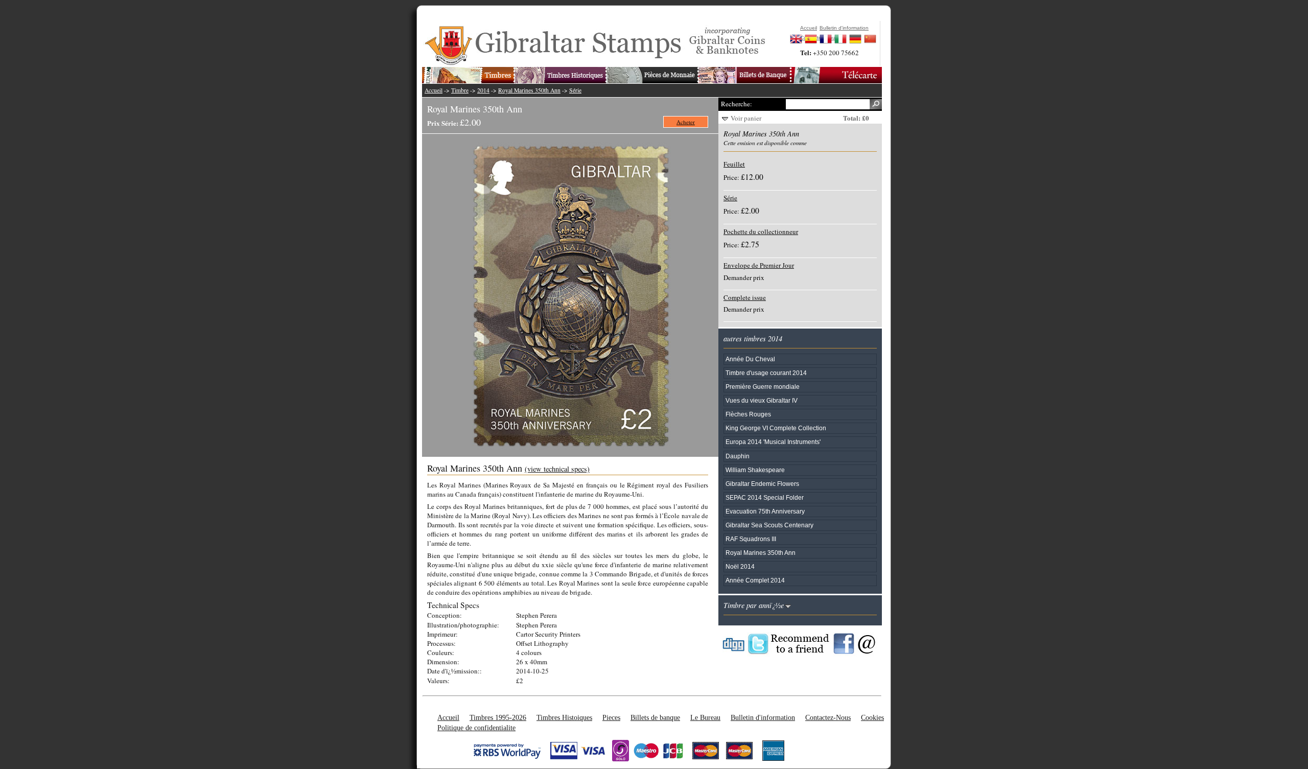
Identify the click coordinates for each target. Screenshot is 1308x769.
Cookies (872, 717)
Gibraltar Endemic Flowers (762, 483)
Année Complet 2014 (755, 580)
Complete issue (744, 297)
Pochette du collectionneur (760, 231)
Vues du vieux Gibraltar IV (762, 400)
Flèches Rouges (748, 414)
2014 (483, 90)
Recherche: (736, 103)
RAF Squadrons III (751, 538)
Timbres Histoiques (564, 717)
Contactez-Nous (828, 717)
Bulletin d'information (763, 717)
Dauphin (738, 456)
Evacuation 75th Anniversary (765, 511)
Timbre (460, 90)
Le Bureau (705, 717)
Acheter (685, 122)
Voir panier (746, 118)
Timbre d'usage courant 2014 (766, 372)
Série (575, 90)
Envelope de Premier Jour (758, 265)
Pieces (611, 717)
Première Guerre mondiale (763, 386)
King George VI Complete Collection (776, 428)
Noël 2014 (740, 566)
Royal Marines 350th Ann (529, 90)
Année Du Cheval (750, 359)
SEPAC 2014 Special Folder (765, 497)
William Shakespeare (755, 470)
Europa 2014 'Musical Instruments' (773, 441)
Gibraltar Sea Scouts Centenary (769, 525)
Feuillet (734, 164)
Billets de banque (655, 717)
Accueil (433, 90)
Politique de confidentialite (476, 728)
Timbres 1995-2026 (498, 717)
